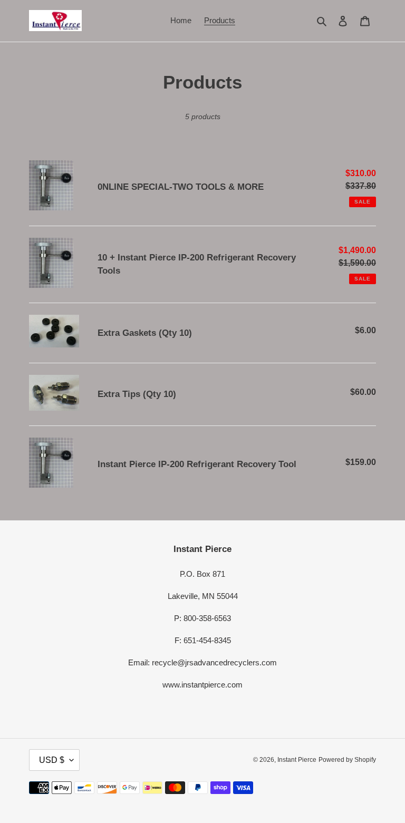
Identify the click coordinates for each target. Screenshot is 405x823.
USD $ (51, 760)
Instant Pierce (296, 759)
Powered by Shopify (347, 759)
